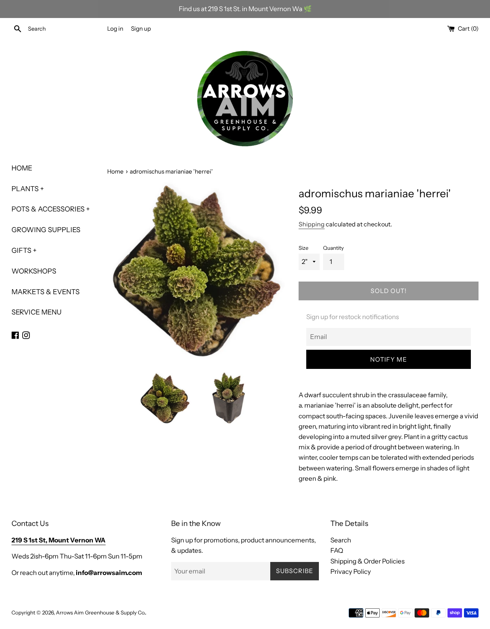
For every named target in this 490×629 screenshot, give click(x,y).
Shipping (312, 224)
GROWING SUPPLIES (45, 230)
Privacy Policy (350, 571)
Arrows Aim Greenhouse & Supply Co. (100, 612)
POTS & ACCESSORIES (50, 209)
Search (340, 540)
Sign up (141, 28)
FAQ (336, 550)
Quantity (333, 248)
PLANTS (27, 189)
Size (304, 248)
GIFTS (24, 250)
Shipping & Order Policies (367, 561)
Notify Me (388, 359)
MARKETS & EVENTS (45, 292)
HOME (21, 168)
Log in (115, 28)
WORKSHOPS (33, 271)
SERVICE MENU (36, 312)
